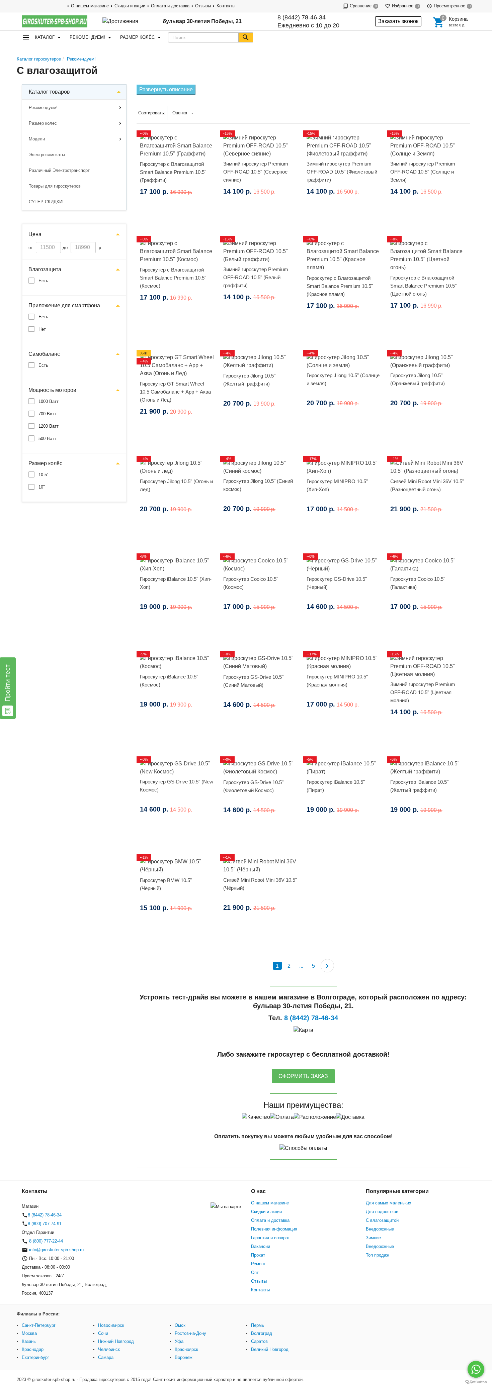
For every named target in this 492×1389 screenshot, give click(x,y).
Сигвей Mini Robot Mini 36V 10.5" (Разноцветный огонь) (427, 485)
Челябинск (109, 1349)
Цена (35, 234)
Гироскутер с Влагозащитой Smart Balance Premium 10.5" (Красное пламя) (340, 286)
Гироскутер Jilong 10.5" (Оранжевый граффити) (417, 379)
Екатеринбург (35, 1357)
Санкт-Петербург (39, 1325)
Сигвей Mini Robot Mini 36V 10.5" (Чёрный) (260, 884)
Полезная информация (274, 1229)
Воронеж (183, 1357)
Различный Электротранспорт (59, 170)
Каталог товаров (49, 92)
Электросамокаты (47, 154)
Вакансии (260, 1246)
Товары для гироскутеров (55, 186)
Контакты (226, 5)
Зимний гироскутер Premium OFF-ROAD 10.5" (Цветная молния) (422, 692)
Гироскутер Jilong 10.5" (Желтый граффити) (249, 380)
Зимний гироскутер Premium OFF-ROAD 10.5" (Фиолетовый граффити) (342, 172)
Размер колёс (137, 37)
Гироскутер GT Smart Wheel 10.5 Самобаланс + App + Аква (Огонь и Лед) (175, 392)
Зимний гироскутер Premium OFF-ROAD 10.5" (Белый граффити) (255, 277)
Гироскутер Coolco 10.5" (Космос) (250, 583)
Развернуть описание (166, 89)
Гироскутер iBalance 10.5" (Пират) (336, 786)
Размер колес (43, 123)
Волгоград (261, 1333)
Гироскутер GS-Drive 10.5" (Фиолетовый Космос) (253, 786)
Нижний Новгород (116, 1341)
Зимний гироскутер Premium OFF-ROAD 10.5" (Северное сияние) (255, 172)
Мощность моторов (52, 390)
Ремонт (258, 1263)
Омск (180, 1325)
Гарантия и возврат (270, 1237)
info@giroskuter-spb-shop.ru (56, 1249)
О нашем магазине (90, 5)
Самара (105, 1357)
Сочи (103, 1333)
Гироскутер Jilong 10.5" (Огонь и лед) (176, 485)
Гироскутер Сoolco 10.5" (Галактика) (417, 583)
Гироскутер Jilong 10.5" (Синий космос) (258, 485)
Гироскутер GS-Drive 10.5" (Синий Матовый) (253, 681)
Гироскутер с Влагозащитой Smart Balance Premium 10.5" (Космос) (173, 278)
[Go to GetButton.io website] (476, 1382)
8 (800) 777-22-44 (45, 1241)
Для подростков (382, 1211)
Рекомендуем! (87, 37)
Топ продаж (377, 1255)
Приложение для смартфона (64, 305)
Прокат (258, 1255)
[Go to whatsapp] (476, 1369)
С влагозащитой (382, 1220)
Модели (37, 138)
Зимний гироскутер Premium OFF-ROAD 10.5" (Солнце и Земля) (422, 172)
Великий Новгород (270, 1349)
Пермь (257, 1325)
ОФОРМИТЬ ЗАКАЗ (303, 1076)
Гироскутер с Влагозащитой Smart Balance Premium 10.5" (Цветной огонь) (423, 286)
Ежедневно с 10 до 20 (308, 21)
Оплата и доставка (170, 5)
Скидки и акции (129, 5)
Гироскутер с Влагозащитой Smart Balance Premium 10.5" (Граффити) (173, 172)
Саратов (259, 1341)
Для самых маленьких (388, 1202)
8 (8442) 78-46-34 (301, 17)
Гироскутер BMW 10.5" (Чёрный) (166, 884)
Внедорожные (380, 1229)
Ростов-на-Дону (190, 1333)
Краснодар (33, 1349)
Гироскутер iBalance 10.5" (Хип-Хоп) (176, 583)
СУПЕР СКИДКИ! (46, 201)
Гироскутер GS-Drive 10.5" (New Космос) (176, 785)
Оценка (179, 112)
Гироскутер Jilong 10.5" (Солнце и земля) (343, 379)
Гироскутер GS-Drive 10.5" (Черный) (337, 583)
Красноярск (186, 1349)
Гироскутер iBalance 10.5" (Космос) (169, 680)
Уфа (179, 1341)
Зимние (373, 1237)
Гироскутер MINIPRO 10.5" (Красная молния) (337, 680)
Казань (29, 1341)
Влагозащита (44, 269)
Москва (29, 1333)
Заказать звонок (398, 21)
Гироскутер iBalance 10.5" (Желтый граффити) (419, 786)
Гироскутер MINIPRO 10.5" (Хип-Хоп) (337, 485)
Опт (255, 1272)
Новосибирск (111, 1325)
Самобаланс (44, 354)
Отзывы (203, 5)
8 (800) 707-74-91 (45, 1223)
